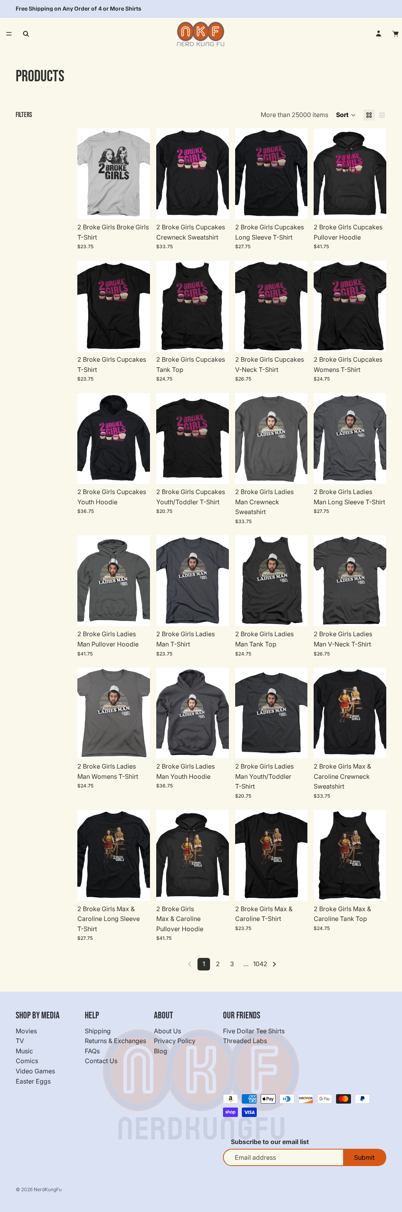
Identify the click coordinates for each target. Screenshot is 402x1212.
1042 (260, 964)
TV (20, 1041)
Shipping (98, 1030)
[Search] (26, 33)
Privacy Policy (175, 1041)
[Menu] (9, 34)
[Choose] (138, 207)
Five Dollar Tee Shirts (254, 1030)
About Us (167, 1030)
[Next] (274, 964)
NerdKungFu (48, 1189)
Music (24, 1051)
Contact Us (101, 1061)
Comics (27, 1061)
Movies (26, 1030)
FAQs (92, 1051)
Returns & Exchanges (115, 1041)
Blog (160, 1051)
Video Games (35, 1071)
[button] (346, 115)
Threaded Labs (245, 1041)
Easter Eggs (33, 1081)
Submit (364, 1157)
